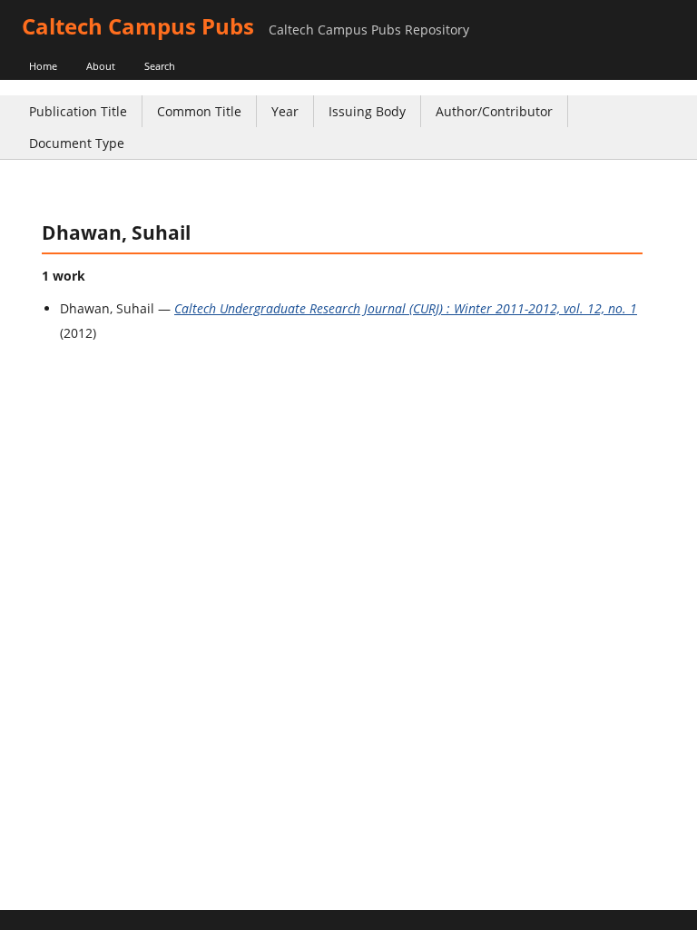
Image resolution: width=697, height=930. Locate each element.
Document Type (76, 143)
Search (159, 66)
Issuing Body (367, 111)
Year (285, 111)
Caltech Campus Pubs (138, 26)
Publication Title (78, 111)
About (100, 66)
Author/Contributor (494, 111)
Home (43, 66)
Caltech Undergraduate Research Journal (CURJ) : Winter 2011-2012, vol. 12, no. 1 (405, 308)
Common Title (199, 111)
